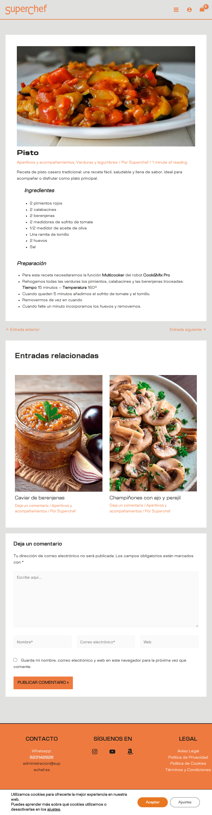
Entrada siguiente (188, 330)
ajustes (53, 809)
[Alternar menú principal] (176, 9)
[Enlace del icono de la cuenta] (189, 9)
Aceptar (153, 802)
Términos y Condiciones (188, 770)
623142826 (42, 757)
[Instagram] (94, 751)
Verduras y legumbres (97, 162)
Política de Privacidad (188, 757)
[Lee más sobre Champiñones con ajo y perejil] (153, 433)
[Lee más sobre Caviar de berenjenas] (58, 433)
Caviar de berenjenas (40, 497)
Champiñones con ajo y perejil (145, 497)
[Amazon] (130, 751)
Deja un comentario (32, 506)
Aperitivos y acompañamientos (45, 162)
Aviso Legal (188, 751)
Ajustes (185, 802)
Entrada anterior (22, 330)
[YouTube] (112, 751)
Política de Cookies (188, 764)
